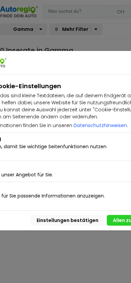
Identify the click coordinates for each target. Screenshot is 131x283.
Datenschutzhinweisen (100, 125)
